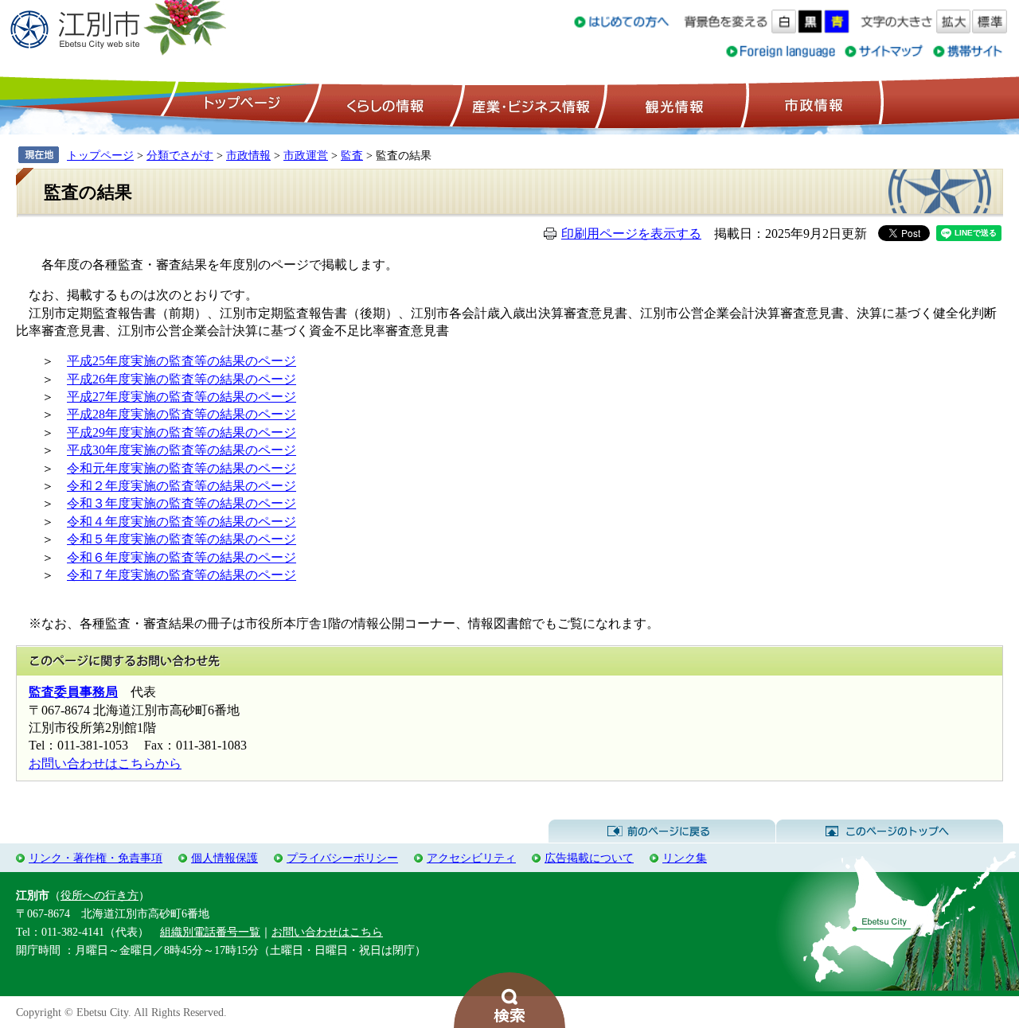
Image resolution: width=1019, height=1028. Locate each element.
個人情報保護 (224, 857)
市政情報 (812, 104)
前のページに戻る (662, 831)
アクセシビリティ (471, 857)
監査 (352, 155)
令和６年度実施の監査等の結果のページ (181, 557)
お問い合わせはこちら (327, 931)
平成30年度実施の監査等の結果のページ (181, 450)
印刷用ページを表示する (631, 233)
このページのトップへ (889, 831)
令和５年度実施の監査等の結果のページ (181, 539)
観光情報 (672, 104)
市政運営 (305, 155)
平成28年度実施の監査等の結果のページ (181, 414)
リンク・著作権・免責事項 (95, 857)
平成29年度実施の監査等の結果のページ (181, 432)
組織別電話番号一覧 (210, 931)
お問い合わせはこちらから (105, 763)
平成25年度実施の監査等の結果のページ (181, 361)
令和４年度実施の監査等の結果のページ (181, 521)
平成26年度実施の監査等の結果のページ (181, 379)
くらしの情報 (383, 104)
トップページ (239, 104)
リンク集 (684, 857)
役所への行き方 (100, 895)
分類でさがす (179, 155)
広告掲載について (589, 857)
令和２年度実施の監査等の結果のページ (181, 486)
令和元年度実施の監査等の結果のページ (181, 468)
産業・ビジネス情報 (527, 104)
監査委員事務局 (73, 692)
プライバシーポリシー (342, 857)
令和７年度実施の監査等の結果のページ (181, 575)
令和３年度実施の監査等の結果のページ (181, 503)
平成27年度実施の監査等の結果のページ (181, 396)
